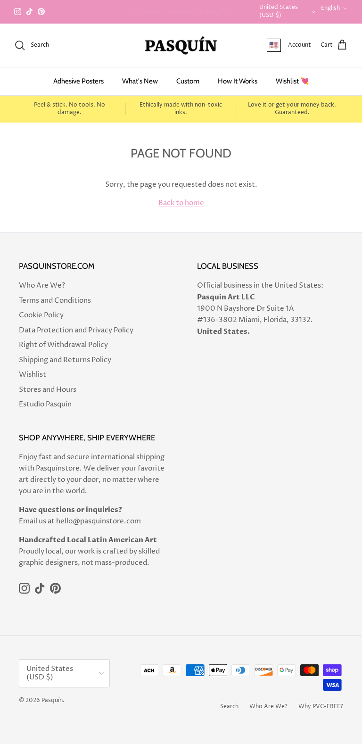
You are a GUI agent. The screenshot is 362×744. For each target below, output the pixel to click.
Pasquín (52, 700)
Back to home (181, 203)
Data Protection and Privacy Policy (76, 330)
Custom (187, 81)
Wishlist (32, 375)
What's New (140, 81)
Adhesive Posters (78, 81)
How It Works (237, 81)
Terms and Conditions (55, 301)
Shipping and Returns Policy (65, 360)
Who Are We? (42, 285)
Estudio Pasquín (45, 404)
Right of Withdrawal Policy (63, 345)
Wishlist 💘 (292, 81)
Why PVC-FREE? (320, 707)
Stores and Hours (47, 390)
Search (229, 707)
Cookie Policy (41, 315)
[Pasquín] (181, 45)
